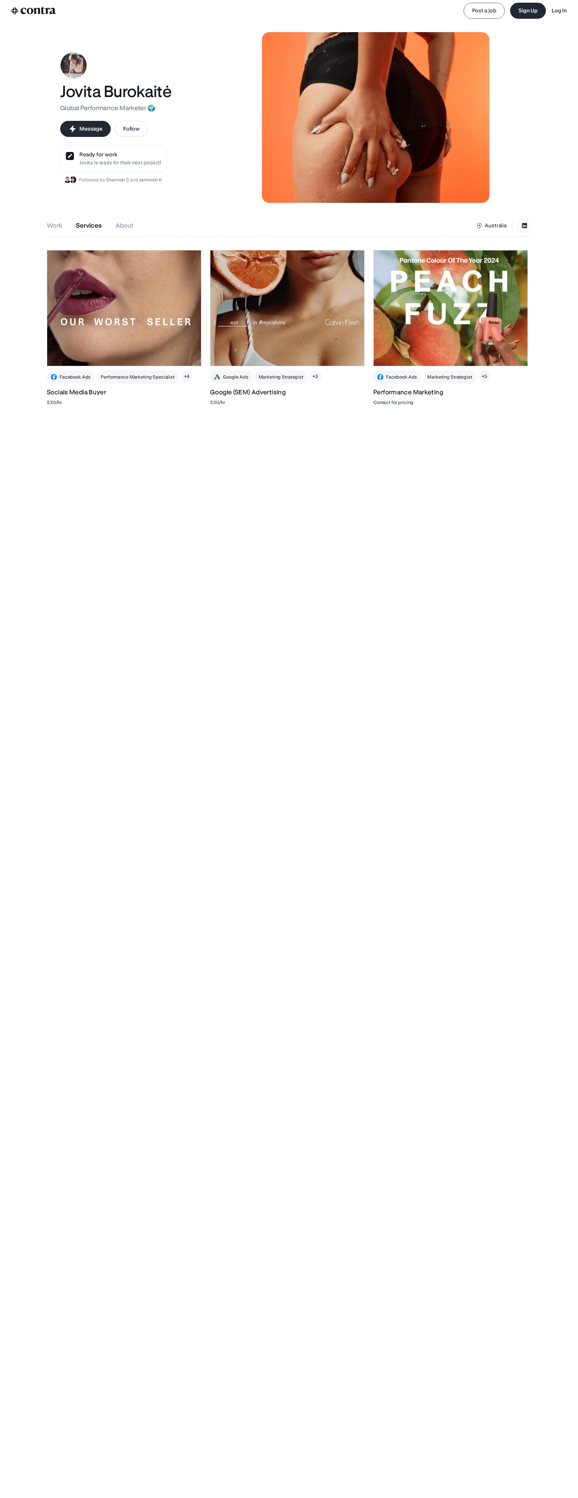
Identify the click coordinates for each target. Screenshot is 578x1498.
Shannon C (117, 179)
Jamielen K (150, 179)
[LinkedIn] (524, 225)
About (124, 225)
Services (89, 225)
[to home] (33, 11)
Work (55, 225)
